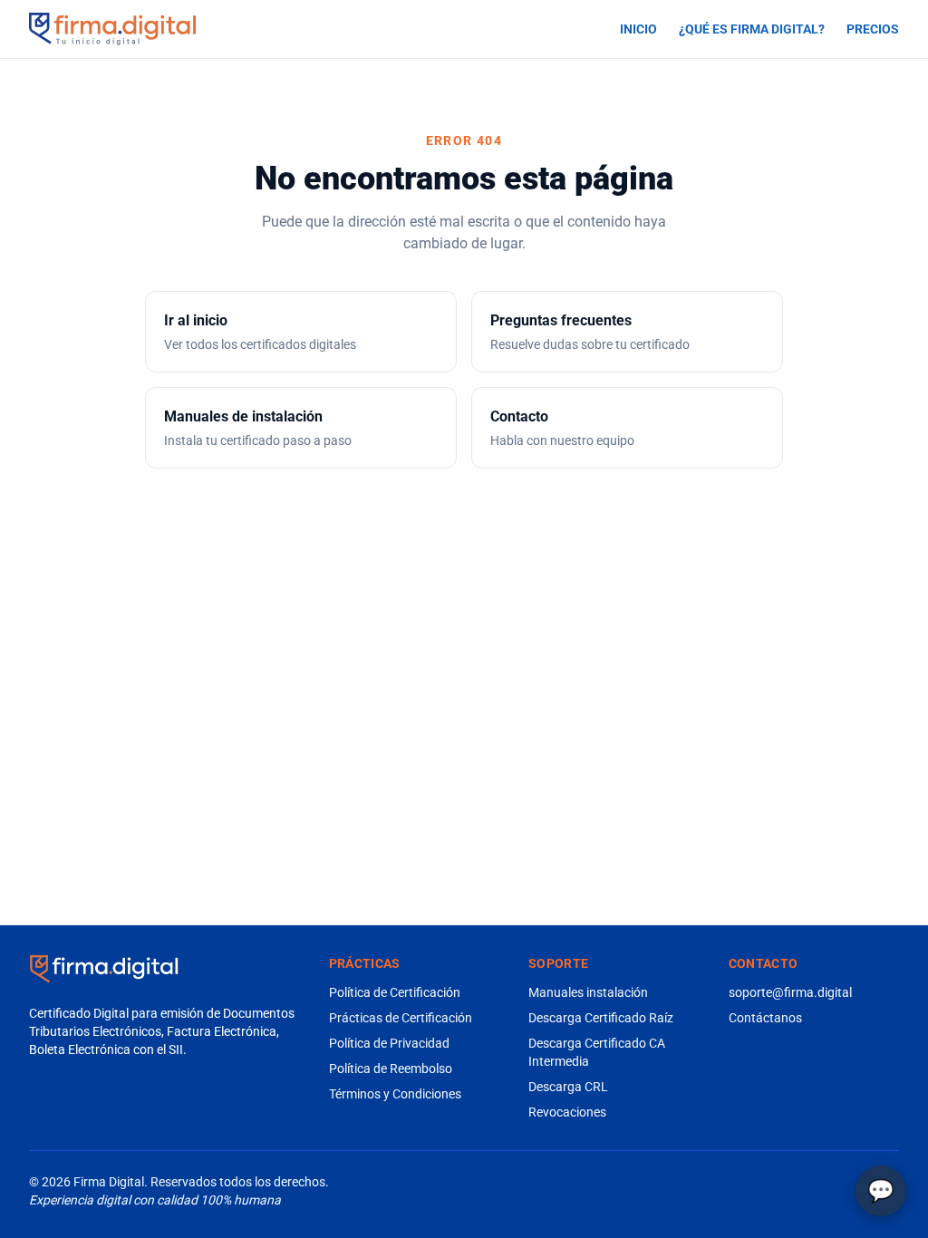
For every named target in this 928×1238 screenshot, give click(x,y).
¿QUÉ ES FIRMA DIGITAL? (752, 29)
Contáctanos (765, 1018)
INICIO (638, 29)
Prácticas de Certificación (400, 1018)
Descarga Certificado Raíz (600, 1018)
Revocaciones (567, 1112)
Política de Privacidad (389, 1043)
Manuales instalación (588, 992)
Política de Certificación (394, 992)
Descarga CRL (568, 1086)
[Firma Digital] (104, 968)
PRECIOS (872, 29)
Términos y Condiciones (395, 1094)
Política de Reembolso (390, 1068)
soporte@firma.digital (790, 992)
